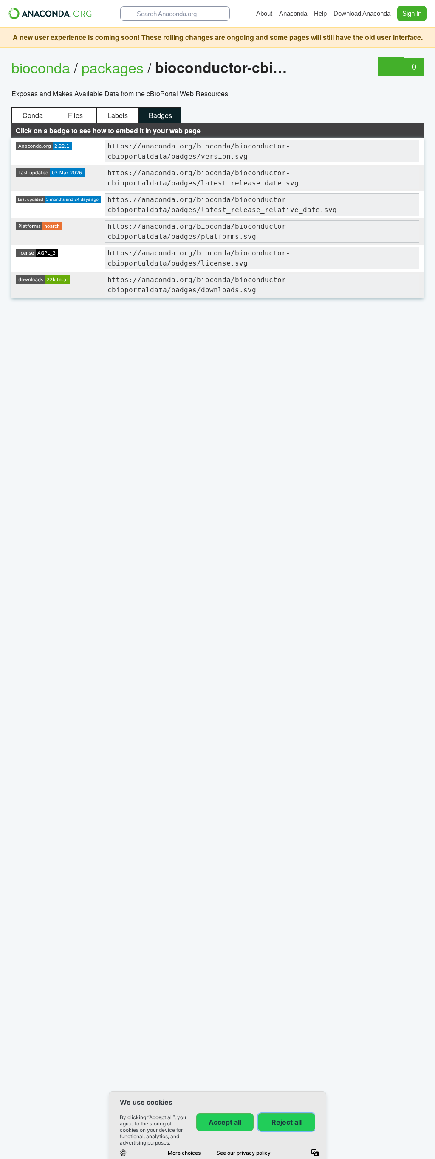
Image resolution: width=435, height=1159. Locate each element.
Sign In (411, 13)
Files (75, 115)
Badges (160, 115)
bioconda (40, 67)
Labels (117, 115)
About (264, 13)
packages (114, 67)
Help (320, 13)
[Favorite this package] (390, 66)
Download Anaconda (361, 13)
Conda (33, 115)
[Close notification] (426, 37)
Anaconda (293, 13)
